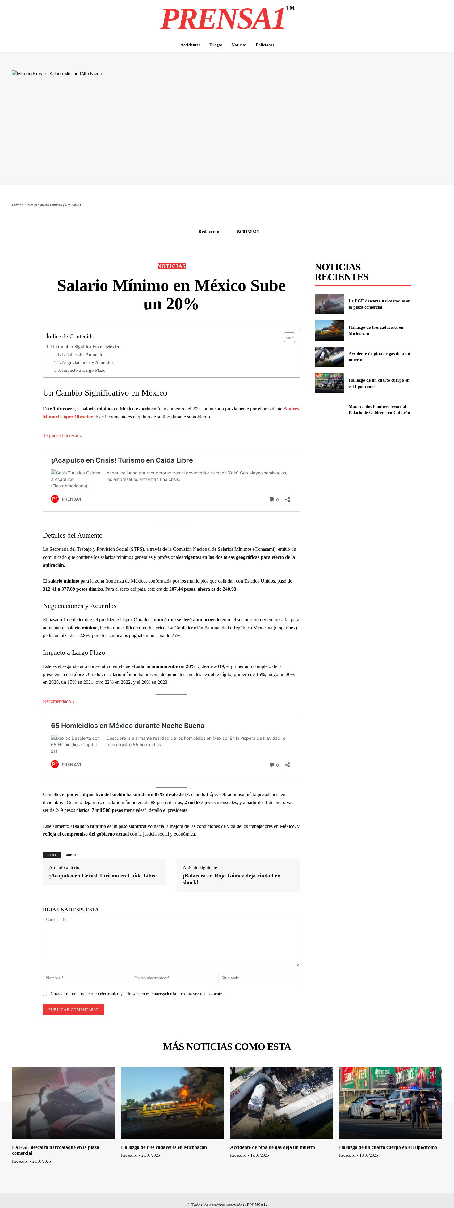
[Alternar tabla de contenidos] (286, 337)
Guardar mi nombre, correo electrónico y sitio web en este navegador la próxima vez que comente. (137, 994)
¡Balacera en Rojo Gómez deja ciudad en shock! (231, 878)
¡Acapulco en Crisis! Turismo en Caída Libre (103, 875)
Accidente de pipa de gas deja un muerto (272, 1147)
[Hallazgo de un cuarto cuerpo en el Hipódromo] (329, 383)
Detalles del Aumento (82, 354)
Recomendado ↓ (59, 701)
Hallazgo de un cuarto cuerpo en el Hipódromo (388, 1147)
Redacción (208, 231)
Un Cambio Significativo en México (85, 346)
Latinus (70, 854)
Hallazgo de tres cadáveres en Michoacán (164, 1147)
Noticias (172, 266)
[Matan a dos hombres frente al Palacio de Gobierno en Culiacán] (329, 410)
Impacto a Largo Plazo (84, 370)
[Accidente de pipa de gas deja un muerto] (329, 357)
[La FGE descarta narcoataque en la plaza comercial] (329, 304)
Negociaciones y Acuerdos (88, 362)
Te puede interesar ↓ (62, 435)
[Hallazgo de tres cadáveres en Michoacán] (329, 330)
